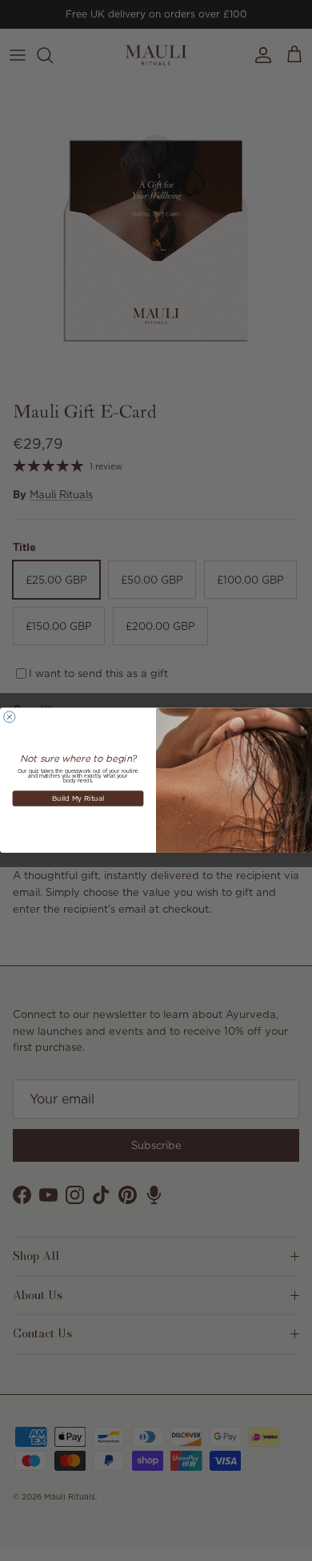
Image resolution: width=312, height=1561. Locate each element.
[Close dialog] (9, 717)
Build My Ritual (78, 798)
